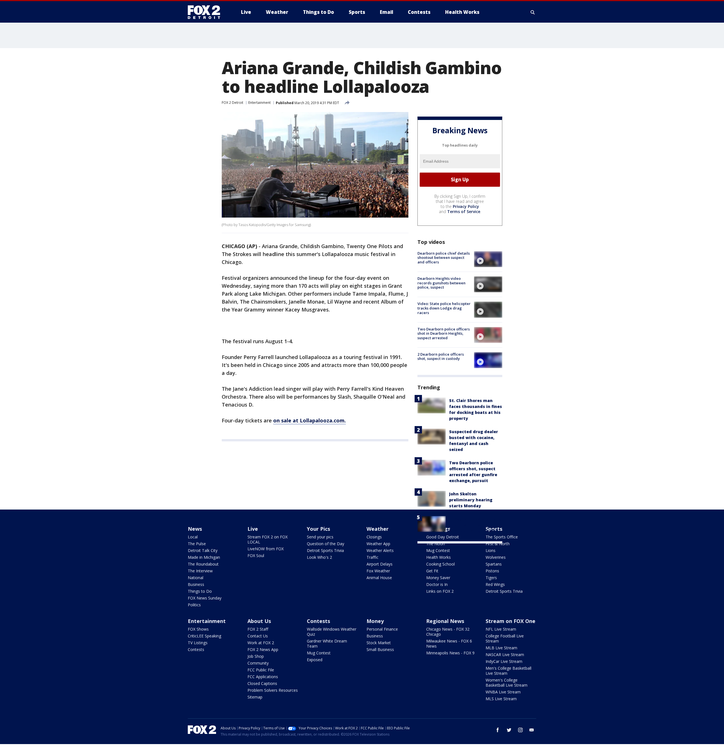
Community (258, 663)
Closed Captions (262, 683)
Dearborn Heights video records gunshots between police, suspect (441, 283)
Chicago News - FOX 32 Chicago (447, 631)
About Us (259, 621)
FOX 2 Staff (257, 629)
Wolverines (496, 557)
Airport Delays (380, 564)
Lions (490, 550)
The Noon (435, 543)
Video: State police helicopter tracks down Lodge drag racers (444, 308)
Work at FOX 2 (260, 642)
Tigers (491, 577)
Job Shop (255, 656)
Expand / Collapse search (532, 12)
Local (193, 537)
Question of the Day (325, 543)
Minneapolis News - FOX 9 (450, 653)
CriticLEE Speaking (204, 636)
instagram (520, 729)
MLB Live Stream (501, 647)
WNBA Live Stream (503, 692)
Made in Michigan (204, 557)
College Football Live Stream (505, 638)
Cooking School (440, 564)
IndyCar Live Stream (504, 661)
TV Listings (198, 642)
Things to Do (200, 591)
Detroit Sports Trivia (325, 550)
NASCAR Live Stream (505, 654)
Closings (374, 537)
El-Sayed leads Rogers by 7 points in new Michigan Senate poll (475, 525)
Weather (378, 528)
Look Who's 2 (319, 557)
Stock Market (379, 642)
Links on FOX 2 (440, 591)
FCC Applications (262, 676)
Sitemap (254, 697)
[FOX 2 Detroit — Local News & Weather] (206, 12)
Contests (196, 649)
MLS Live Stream (501, 698)
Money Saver (438, 577)
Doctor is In (437, 584)
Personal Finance (382, 629)
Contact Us (257, 636)
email (531, 729)
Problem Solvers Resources (272, 690)
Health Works (438, 557)
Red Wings (495, 584)
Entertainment (259, 102)
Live (252, 528)
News (195, 528)
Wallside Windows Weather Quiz (331, 631)
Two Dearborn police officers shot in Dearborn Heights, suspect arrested (443, 333)
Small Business (380, 649)
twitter (509, 729)
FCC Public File (260, 669)
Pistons (492, 570)
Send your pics (320, 537)
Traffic (372, 557)
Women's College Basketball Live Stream (506, 682)
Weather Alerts (380, 550)
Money (375, 621)
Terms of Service (463, 211)
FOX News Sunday (204, 598)
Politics (194, 604)
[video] (488, 259)
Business (196, 584)
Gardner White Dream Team (327, 643)
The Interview (200, 570)
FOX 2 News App (262, 649)
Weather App (378, 543)
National (195, 577)
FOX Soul (255, 555)
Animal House (379, 577)
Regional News (445, 621)
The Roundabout (203, 564)
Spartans (494, 564)
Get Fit (432, 570)
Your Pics (318, 528)
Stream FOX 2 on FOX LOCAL (267, 539)
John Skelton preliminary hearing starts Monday (470, 499)
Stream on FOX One (510, 621)
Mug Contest (438, 550)
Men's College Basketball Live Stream (508, 670)
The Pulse (197, 543)
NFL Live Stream (501, 629)
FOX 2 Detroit (232, 102)
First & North (498, 543)
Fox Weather (378, 570)
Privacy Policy (466, 206)
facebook (497, 729)
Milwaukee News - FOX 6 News (449, 643)
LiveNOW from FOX (265, 548)
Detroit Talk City (202, 550)
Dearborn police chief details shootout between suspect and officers (443, 258)
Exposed (314, 659)
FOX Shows (198, 629)
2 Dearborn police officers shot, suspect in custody (440, 356)
